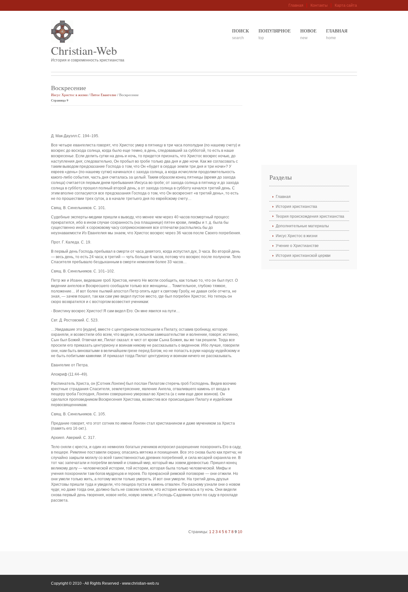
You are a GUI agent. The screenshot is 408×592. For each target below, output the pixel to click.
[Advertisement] (125, 120)
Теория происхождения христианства (310, 216)
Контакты (319, 5)
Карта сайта (346, 5)
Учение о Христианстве (297, 245)
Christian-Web (84, 50)
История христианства (296, 206)
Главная (295, 5)
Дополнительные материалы (302, 226)
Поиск (240, 30)
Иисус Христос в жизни (69, 94)
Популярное (275, 30)
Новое (308, 30)
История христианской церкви (303, 255)
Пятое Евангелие (103, 94)
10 (240, 532)
